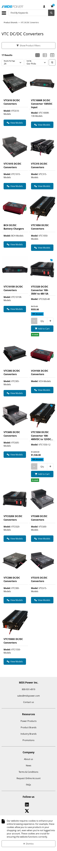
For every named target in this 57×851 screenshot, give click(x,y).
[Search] (51, 13)
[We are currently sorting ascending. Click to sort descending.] (52, 62)
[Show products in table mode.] (52, 55)
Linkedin (27, 804)
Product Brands (10, 22)
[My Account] (44, 6)
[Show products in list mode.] (45, 55)
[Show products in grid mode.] (37, 55)
